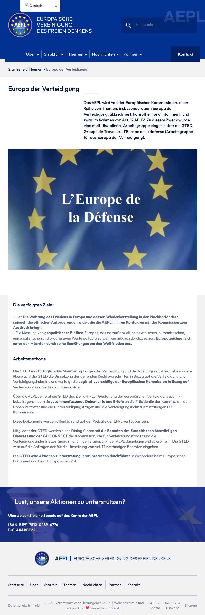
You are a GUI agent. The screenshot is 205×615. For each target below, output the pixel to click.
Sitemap (191, 605)
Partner (131, 54)
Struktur (51, 54)
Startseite (16, 69)
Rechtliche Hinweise (172, 605)
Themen (75, 54)
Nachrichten (103, 54)
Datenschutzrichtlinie (24, 605)
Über (30, 54)
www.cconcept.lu (109, 608)
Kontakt (185, 54)
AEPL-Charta (154, 605)
